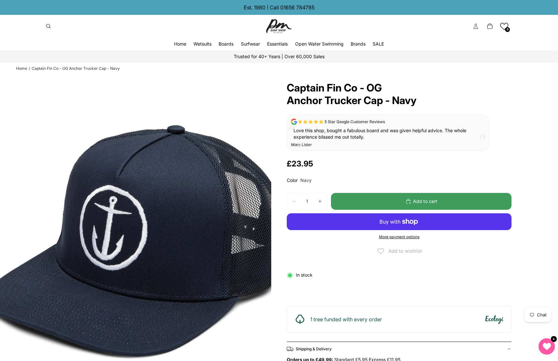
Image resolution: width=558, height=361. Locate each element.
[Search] (48, 26)
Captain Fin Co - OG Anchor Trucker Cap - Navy (76, 68)
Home (21, 68)
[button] (504, 26)
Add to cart (425, 201)
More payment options (399, 237)
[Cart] (490, 26)
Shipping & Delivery (314, 348)
